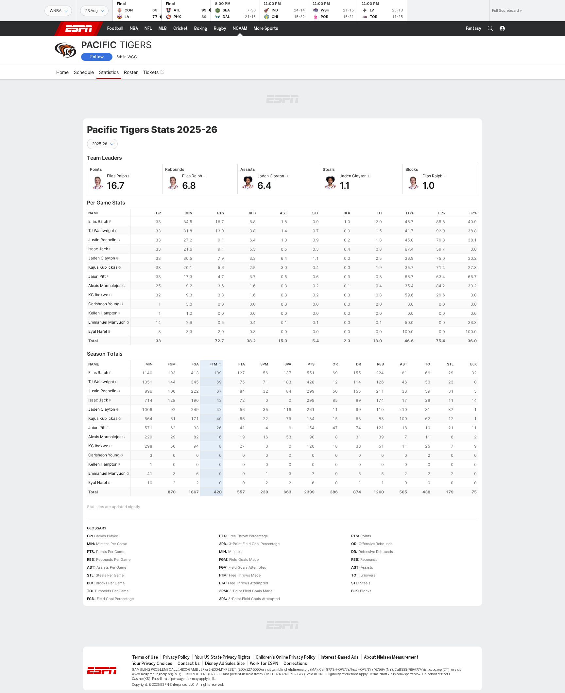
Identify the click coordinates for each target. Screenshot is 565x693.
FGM (172, 364)
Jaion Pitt (97, 276)
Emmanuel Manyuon (107, 322)
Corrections (295, 663)
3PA (287, 364)
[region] (304, 277)
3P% (473, 213)
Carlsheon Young (103, 303)
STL (315, 213)
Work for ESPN (264, 663)
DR (358, 364)
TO (379, 213)
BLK (347, 213)
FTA (241, 364)
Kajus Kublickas (102, 267)
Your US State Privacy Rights (222, 657)
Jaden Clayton (101, 258)
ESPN (78, 28)
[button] (490, 28)
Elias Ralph (98, 221)
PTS (220, 213)
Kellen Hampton (102, 313)
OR (335, 364)
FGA (195, 364)
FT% (441, 213)
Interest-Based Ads (340, 657)
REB (252, 213)
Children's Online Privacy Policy (286, 657)
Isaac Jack (98, 248)
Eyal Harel (97, 331)
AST (283, 213)
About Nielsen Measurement (391, 657)
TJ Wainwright (101, 230)
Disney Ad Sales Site (225, 663)
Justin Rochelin (102, 239)
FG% (410, 213)
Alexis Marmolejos (104, 285)
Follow (97, 56)
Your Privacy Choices (152, 663)
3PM (264, 364)
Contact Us (189, 663)
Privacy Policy (176, 657)
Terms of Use (145, 657)
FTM (213, 364)
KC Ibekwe (98, 294)
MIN (188, 213)
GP (158, 213)
